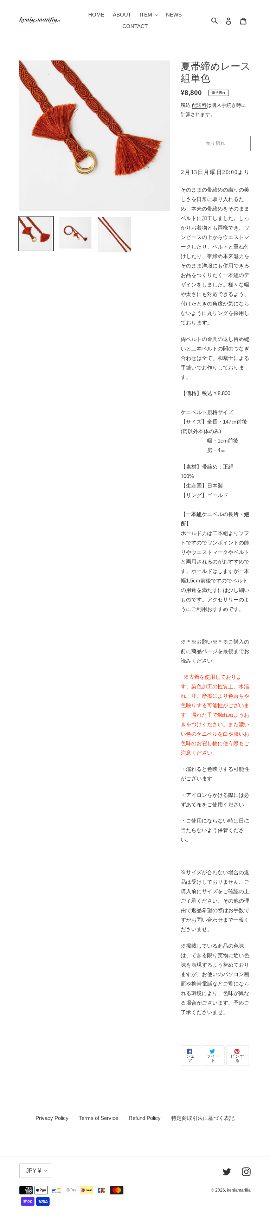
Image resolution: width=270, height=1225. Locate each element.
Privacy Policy (52, 1118)
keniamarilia (239, 1190)
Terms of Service (98, 1118)
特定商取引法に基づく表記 (202, 1118)
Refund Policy (145, 1118)
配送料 (199, 105)
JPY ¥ (33, 1171)
